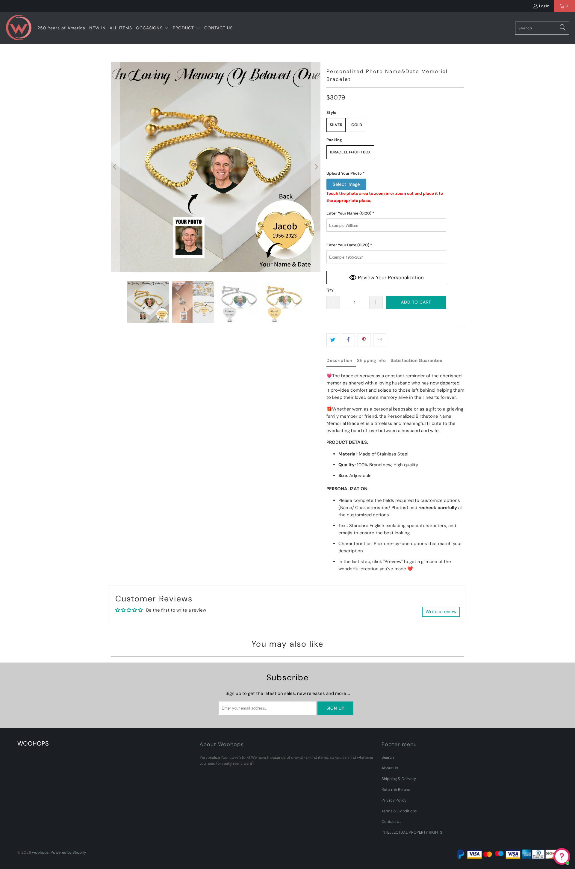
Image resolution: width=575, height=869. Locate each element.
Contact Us (392, 821)
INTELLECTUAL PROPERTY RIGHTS (412, 832)
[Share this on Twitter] (332, 339)
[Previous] (115, 167)
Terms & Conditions (399, 811)
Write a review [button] (441, 612)
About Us (390, 767)
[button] (152, 28)
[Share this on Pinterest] (364, 339)
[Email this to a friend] (379, 339)
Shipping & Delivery (399, 778)
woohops (40, 852)
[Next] (316, 167)
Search (388, 757)
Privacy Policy (394, 800)
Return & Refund (396, 789)
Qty (330, 289)
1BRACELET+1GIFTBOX (350, 152)
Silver (336, 124)
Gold (356, 124)
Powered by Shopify (68, 852)
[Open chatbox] (561, 856)
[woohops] (18, 28)
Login (544, 6)
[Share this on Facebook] (348, 339)
